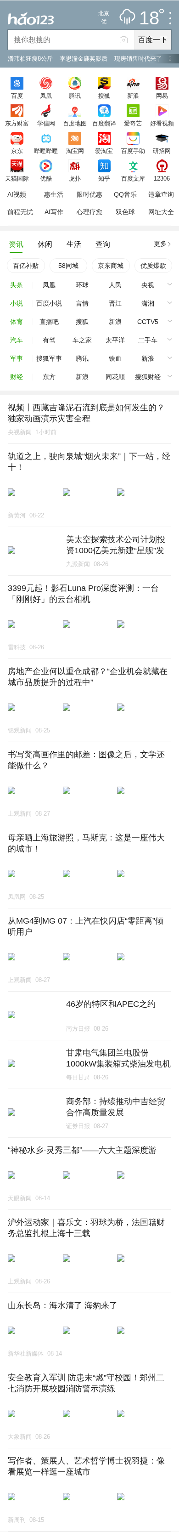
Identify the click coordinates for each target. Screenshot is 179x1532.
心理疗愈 (89, 212)
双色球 (125, 212)
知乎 (104, 178)
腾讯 (75, 95)
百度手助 (133, 151)
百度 (17, 95)
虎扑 (75, 178)
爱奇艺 (133, 123)
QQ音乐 (125, 194)
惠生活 (53, 194)
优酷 (46, 178)
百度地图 (75, 123)
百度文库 (133, 178)
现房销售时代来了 (138, 58)
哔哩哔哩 (46, 151)
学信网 (46, 123)
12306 (162, 178)
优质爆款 (153, 265)
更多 (160, 243)
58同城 (68, 265)
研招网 (162, 151)
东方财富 (17, 123)
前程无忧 (20, 212)
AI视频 (16, 194)
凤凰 (46, 95)
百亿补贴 (26, 265)
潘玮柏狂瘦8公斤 (30, 58)
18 (149, 18)
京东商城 (110, 265)
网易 (162, 95)
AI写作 (54, 212)
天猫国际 (17, 178)
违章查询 (161, 194)
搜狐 (104, 95)
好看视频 (162, 123)
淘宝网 (75, 151)
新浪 (133, 95)
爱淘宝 (104, 151)
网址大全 (161, 212)
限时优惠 (89, 194)
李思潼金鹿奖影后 (83, 58)
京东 (17, 151)
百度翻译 (104, 123)
